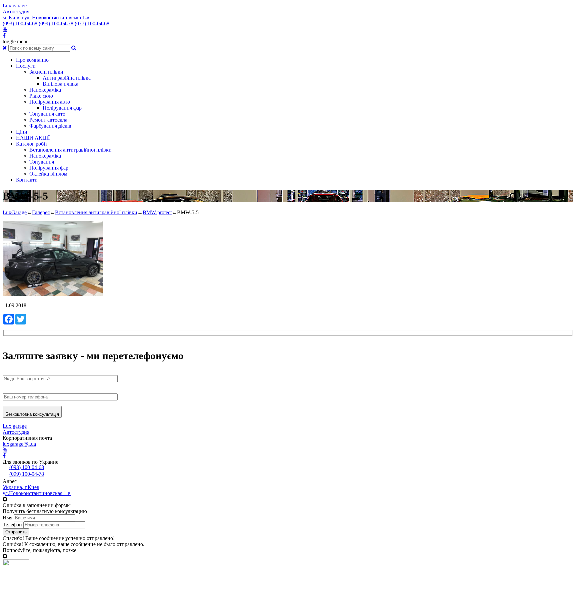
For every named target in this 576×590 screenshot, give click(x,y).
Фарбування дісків (50, 126)
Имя (7, 517)
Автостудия (16, 11)
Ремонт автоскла (48, 120)
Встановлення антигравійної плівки (70, 150)
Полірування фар (62, 108)
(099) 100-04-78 (56, 23)
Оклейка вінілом (48, 174)
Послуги (26, 66)
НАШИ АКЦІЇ (33, 138)
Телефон (12, 524)
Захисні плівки (46, 72)
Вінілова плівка (60, 84)
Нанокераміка (45, 90)
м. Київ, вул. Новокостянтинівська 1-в (46, 17)
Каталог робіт (31, 144)
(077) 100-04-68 (92, 23)
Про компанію (32, 60)
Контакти (27, 180)
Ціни (21, 132)
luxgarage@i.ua (19, 444)
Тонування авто (47, 114)
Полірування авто (49, 102)
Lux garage (15, 5)
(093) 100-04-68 (20, 23)
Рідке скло (41, 96)
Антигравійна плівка (67, 78)
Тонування (41, 162)
